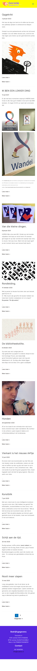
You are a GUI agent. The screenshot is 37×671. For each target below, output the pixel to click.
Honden (6, 418)
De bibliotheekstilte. (13, 343)
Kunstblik (7, 494)
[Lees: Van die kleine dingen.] (18, 213)
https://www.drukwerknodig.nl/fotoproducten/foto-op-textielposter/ (17, 187)
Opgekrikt (7, 14)
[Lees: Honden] (18, 398)
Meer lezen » (6, 81)
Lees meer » (6, 77)
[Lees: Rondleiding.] (18, 271)
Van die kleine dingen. (14, 226)
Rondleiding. (9, 283)
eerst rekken (25, 545)
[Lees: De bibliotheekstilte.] (18, 329)
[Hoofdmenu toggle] (33, 4)
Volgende (18, 619)
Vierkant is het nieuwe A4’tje (18, 453)
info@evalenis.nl (18, 651)
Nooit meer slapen (12, 576)
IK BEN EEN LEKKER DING (16, 90)
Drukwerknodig (6, 180)
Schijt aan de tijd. (11, 537)
